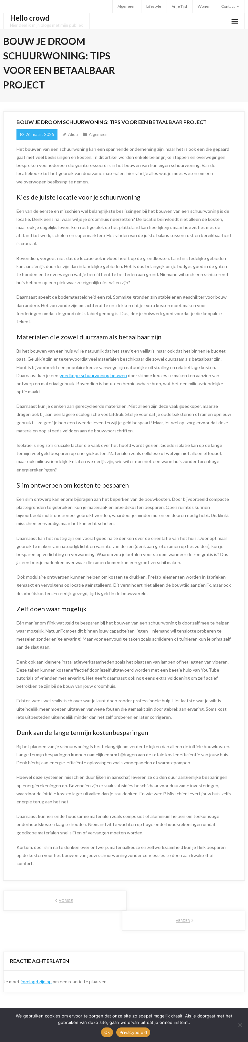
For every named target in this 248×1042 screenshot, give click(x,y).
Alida (73, 134)
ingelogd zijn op (36, 981)
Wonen (204, 6)
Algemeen (127, 6)
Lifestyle (153, 6)
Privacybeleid (133, 1032)
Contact (228, 6)
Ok (107, 1032)
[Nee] (240, 1025)
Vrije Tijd (179, 6)
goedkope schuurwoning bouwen (93, 375)
